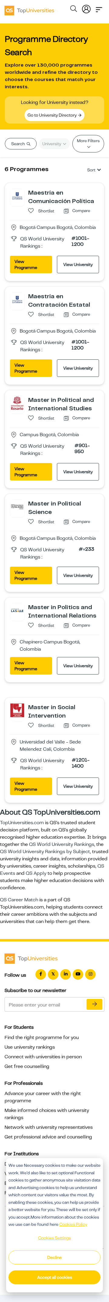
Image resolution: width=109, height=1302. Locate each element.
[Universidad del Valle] (17, 710)
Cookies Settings (54, 1238)
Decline (54, 1257)
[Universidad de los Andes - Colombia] (17, 506)
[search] (73, 10)
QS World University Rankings (61, 844)
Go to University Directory (53, 115)
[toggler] (99, 8)
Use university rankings (30, 1047)
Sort (91, 170)
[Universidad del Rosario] (17, 403)
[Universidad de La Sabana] (17, 195)
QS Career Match (19, 900)
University (52, 143)
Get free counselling (27, 1066)
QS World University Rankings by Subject (45, 852)
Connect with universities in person (43, 1057)
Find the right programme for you (42, 1037)
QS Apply (36, 873)
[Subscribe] (94, 1004)
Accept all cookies (54, 1277)
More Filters (88, 140)
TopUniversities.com (22, 823)
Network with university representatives (49, 1127)
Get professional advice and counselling (48, 1137)
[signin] (86, 8)
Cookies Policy (73, 1224)
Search (18, 143)
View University (78, 264)
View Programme (26, 264)
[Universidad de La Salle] (17, 610)
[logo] (29, 8)
